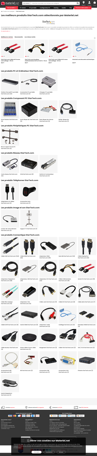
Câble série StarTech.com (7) (86, 302)
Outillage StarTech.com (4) (67, 325)
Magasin (83, 5)
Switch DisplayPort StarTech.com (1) (6, 394)
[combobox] (26, 3)
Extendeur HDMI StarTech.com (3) (86, 325)
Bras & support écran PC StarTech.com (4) (8, 147)
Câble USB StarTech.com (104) (10, 256)
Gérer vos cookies (78, 431)
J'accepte (36, 452)
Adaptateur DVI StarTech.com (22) (48, 280)
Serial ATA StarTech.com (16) (86, 279)
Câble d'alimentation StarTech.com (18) (65, 280)
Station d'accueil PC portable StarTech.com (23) (9, 93)
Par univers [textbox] (26, 3)
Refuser (61, 452)
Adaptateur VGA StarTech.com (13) (25, 302)
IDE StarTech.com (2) (26, 370)
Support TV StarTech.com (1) (28, 229)
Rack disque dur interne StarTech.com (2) (46, 120)
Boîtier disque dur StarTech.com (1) (64, 120)
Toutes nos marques (9, 11)
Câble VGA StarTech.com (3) (67, 347)
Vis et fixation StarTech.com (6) (9, 120)
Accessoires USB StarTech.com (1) (44, 371)
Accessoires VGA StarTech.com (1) (64, 371)
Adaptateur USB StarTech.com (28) (29, 280)
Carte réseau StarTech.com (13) (9, 175)
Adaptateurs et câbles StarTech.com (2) (7, 202)
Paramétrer (49, 452)
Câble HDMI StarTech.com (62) (27, 257)
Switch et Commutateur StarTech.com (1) (46, 175)
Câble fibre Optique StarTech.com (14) (7, 302)
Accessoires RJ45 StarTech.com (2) (6, 371)
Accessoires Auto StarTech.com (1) (25, 202)
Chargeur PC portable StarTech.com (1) (45, 93)
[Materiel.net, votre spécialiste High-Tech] (10, 3)
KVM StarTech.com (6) (27, 174)
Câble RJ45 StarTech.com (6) (9, 325)
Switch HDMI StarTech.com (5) (29, 325)
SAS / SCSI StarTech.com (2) (86, 347)
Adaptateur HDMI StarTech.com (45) (45, 257)
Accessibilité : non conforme (81, 433)
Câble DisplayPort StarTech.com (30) (83, 257)
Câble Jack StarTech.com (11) (48, 302)
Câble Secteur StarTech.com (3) (9, 348)
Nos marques (77, 424)
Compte (89, 5)
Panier (94, 5)
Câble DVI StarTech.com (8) (67, 302)
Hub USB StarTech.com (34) (67, 256)
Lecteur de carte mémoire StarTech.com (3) (8, 229)
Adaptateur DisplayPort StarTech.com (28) (8, 280)
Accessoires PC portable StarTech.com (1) (27, 93)
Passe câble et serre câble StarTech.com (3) (28, 348)
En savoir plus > (18, 448)
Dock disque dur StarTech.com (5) (29, 120)
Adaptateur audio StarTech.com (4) (44, 325)
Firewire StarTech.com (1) (85, 370)
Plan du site (77, 422)
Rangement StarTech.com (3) (48, 347)
